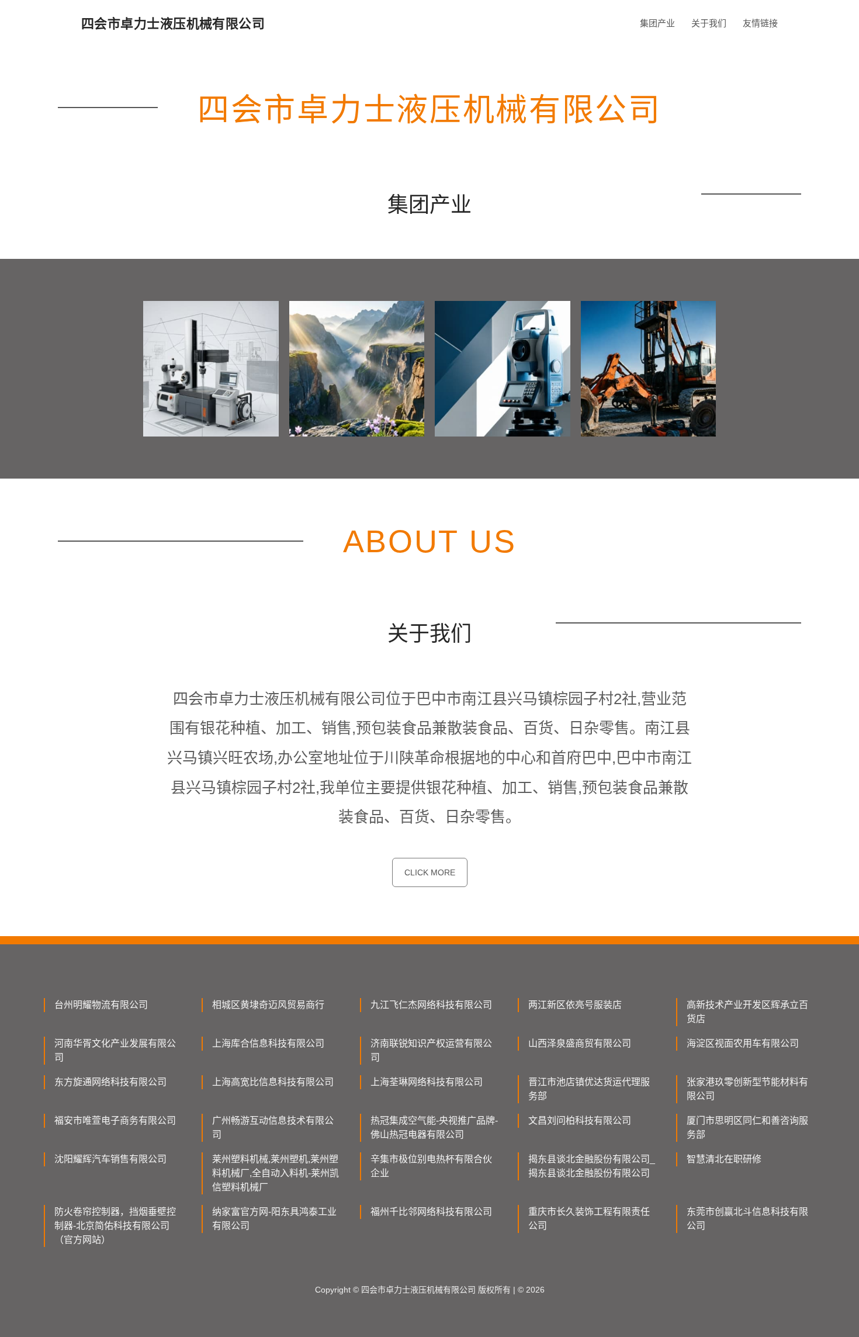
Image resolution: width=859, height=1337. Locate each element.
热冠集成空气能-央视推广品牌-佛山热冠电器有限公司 (434, 1127)
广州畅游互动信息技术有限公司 (273, 1127)
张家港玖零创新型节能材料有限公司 (747, 1089)
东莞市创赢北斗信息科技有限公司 (747, 1219)
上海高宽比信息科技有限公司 (273, 1082)
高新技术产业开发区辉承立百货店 (747, 1012)
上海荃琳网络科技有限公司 (426, 1082)
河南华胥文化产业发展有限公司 (115, 1050)
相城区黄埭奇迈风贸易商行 (268, 1005)
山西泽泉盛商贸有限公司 (579, 1043)
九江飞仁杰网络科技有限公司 (431, 1005)
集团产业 (657, 23)
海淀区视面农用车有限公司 (743, 1043)
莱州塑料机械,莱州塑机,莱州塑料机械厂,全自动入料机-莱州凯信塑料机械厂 (275, 1173)
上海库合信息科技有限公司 (268, 1043)
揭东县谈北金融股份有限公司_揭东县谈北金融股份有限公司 (591, 1166)
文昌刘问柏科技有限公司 (579, 1120)
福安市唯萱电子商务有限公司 (115, 1120)
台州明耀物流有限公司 (101, 1005)
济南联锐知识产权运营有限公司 (431, 1050)
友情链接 (760, 23)
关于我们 (708, 23)
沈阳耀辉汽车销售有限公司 (110, 1159)
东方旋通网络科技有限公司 (110, 1082)
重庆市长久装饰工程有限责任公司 (589, 1219)
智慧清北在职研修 (724, 1159)
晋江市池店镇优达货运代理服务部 (589, 1089)
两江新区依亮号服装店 (575, 1005)
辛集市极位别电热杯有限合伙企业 (431, 1166)
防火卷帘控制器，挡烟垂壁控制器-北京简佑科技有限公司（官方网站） (115, 1226)
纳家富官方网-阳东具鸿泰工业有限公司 (274, 1219)
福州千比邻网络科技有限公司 (431, 1212)
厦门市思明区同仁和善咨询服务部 (747, 1127)
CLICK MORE (429, 872)
